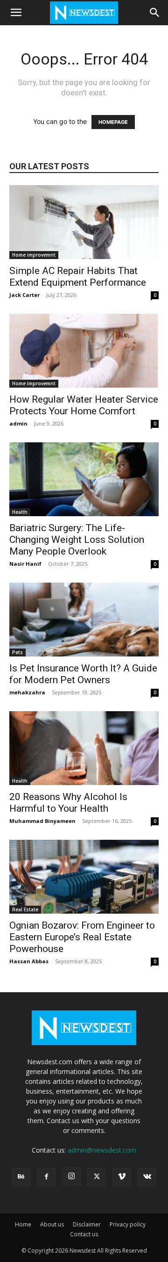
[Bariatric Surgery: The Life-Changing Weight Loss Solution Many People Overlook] (84, 479)
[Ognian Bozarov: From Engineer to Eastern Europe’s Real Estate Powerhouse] (84, 877)
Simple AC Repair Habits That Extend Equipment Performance (78, 276)
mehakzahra (27, 692)
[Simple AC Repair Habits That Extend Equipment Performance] (84, 222)
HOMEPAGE (113, 122)
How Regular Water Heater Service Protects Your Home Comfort (83, 405)
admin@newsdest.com (102, 1150)
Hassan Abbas (29, 961)
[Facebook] (46, 1177)
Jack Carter (24, 294)
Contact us (84, 1234)
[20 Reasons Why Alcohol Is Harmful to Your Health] (84, 748)
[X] (96, 1177)
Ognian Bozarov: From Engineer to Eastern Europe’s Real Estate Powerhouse (82, 937)
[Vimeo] (121, 1177)
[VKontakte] (147, 1177)
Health (20, 512)
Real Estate (25, 909)
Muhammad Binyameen (42, 820)
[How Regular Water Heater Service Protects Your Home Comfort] (84, 351)
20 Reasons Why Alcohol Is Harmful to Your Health (68, 802)
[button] (16, 12)
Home (23, 1224)
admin (18, 423)
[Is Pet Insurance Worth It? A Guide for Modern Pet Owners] (84, 619)
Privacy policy (128, 1224)
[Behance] (21, 1177)
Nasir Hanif (25, 563)
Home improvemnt (34, 255)
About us (52, 1224)
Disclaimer (87, 1224)
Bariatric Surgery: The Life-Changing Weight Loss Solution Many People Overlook (76, 539)
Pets (17, 652)
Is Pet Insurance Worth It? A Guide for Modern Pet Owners (83, 674)
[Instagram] (71, 1176)
